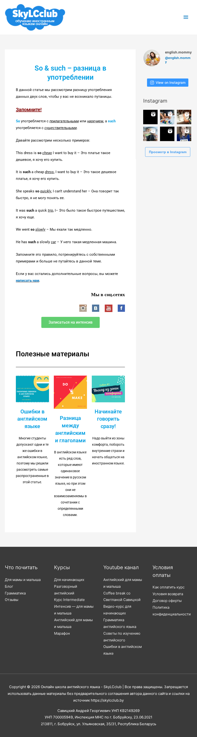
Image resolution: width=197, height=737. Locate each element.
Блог (9, 586)
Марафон (62, 633)
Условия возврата (168, 594)
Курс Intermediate (69, 599)
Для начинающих (69, 579)
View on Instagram (170, 82)
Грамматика (15, 593)
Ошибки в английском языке (32, 419)
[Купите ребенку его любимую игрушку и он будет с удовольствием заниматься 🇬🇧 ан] (167, 117)
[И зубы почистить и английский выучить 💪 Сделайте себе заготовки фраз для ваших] (184, 117)
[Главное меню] (186, 17)
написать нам (27, 280)
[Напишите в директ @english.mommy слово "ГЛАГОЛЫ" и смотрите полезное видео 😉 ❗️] (150, 117)
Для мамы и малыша (23, 579)
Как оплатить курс (169, 587)
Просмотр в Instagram (167, 152)
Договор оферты (167, 600)
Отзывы (11, 599)
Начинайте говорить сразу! (108, 419)
